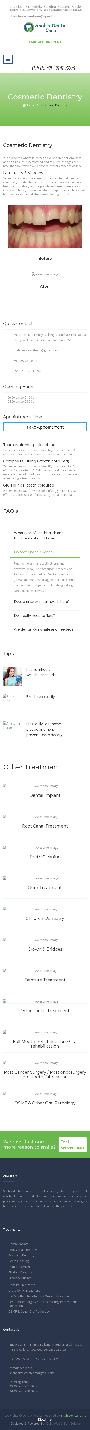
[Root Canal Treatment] (45, 831)
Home (30, 105)
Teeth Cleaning (18, 1261)
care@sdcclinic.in (20, 1368)
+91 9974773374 (20, 1359)
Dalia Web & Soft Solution (64, 1423)
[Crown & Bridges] (45, 954)
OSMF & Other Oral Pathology (29, 1311)
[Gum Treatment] (45, 893)
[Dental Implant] (45, 800)
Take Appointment (45, 42)
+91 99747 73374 (61, 68)
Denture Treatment (21, 1285)
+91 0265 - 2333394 (27, 371)
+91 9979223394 (47, 1359)
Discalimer (45, 1419)
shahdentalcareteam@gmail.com (34, 16)
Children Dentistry (20, 1272)
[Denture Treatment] (45, 985)
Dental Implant (18, 1244)
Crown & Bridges (19, 1278)
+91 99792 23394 (25, 361)
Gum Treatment (19, 1267)
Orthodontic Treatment (24, 1290)
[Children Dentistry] (45, 923)
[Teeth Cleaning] (45, 862)
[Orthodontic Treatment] (45, 1016)
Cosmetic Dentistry (21, 1255)
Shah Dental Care (73, 1415)
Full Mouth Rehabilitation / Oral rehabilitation (38, 1296)
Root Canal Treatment (23, 1250)
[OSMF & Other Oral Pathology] (45, 1108)
